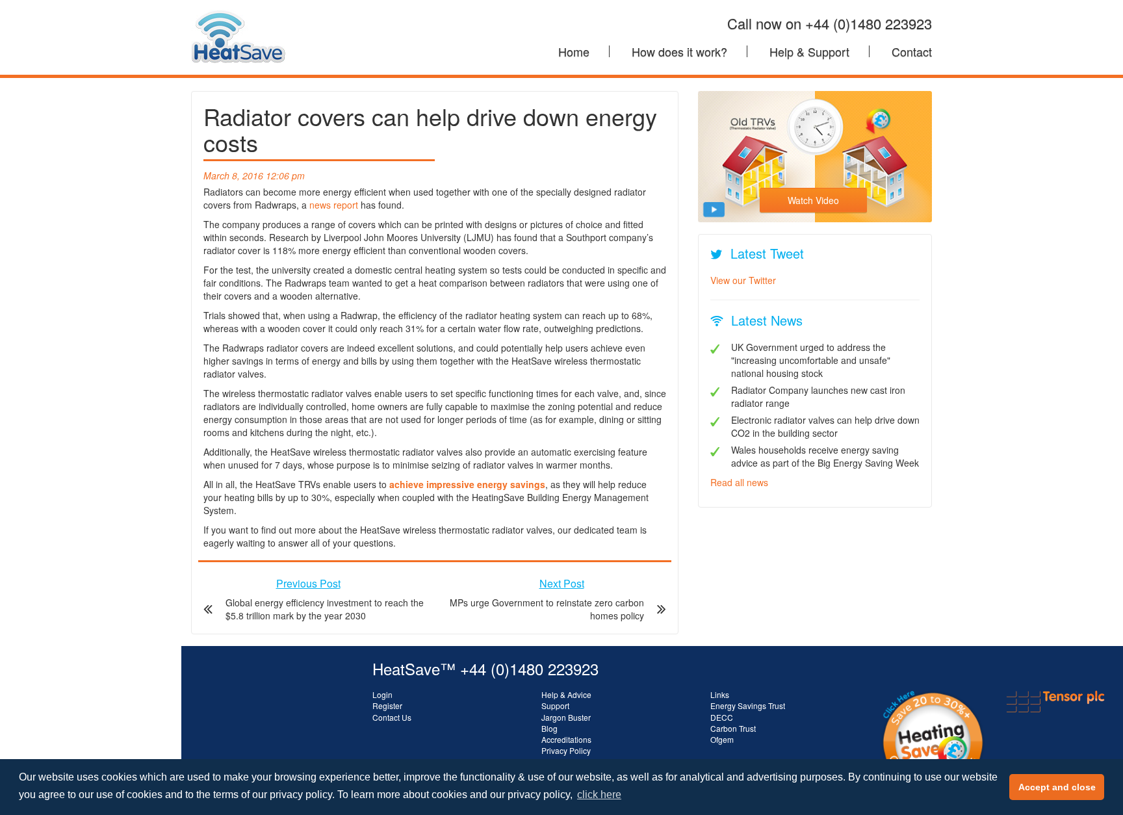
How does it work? (679, 51)
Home (573, 51)
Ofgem (722, 739)
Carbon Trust (733, 728)
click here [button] (599, 794)
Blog (549, 728)
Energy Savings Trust (747, 705)
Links (719, 694)
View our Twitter (743, 280)
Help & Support (809, 51)
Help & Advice (566, 694)
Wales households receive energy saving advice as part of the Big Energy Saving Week (825, 456)
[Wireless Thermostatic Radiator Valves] (238, 16)
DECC (721, 717)
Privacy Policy (566, 750)
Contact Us (391, 717)
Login (382, 694)
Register (387, 705)
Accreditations (566, 739)
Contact (912, 51)
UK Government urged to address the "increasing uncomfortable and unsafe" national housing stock (810, 360)
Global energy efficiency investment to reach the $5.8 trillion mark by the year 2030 (325, 609)
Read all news (739, 482)
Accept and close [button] (1057, 787)
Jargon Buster (566, 717)
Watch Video (813, 200)
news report (333, 204)
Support (555, 705)
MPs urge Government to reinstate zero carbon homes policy (547, 609)
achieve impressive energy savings (467, 484)
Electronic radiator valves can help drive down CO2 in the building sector (825, 426)
